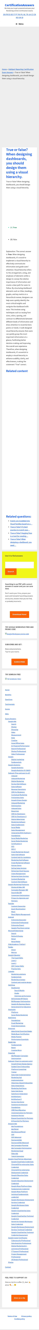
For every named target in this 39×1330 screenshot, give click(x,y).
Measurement (16, 735)
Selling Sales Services (18, 868)
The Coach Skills (17, 958)
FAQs (7, 714)
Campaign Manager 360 (19, 890)
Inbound (14, 776)
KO (17, 17)
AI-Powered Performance (20, 746)
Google (10, 757)
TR (27, 14)
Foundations (15, 1020)
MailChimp (12, 1018)
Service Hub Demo (17, 1102)
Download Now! (19, 614)
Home (4, 69)
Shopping (14, 730)
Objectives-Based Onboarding (22, 1083)
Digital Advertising (18, 819)
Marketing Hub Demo (19, 1088)
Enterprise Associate (18, 920)
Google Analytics (14, 765)
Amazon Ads (12, 1124)
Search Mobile (19, 990)
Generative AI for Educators (21, 1007)
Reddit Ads (12, 1042)
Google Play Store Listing (20, 928)
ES (9, 14)
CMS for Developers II (19, 816)
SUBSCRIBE (19, 662)
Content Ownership (18, 906)
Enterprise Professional (19, 922)
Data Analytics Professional (21, 1243)
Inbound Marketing (18, 778)
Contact (8, 1267)
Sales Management (18, 830)
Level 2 (13, 961)
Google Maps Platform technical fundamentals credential (19, 1194)
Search (13, 724)
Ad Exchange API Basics (19, 999)
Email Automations (18, 1026)
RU (19, 14)
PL (22, 14)
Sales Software (16, 787)
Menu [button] (21, 24)
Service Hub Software (18, 784)
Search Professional (18, 749)
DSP (12, 1134)
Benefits (8, 695)
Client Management (18, 874)
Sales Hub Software (18, 855)
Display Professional (18, 751)
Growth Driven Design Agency (21, 1064)
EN (4, 14)
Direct (13, 950)
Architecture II (16, 1099)
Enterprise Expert (17, 925)
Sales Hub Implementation (21, 1075)
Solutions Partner (17, 1115)
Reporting (15, 811)
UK (20, 17)
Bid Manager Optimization (20, 1001)
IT (14, 14)
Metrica (14, 952)
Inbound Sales (16, 808)
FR (7, 14)
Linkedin (11, 971)
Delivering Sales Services (20, 876)
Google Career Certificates (17, 1238)
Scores (7, 709)
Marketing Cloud (17, 1151)
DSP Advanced (16, 1137)
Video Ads (14, 1153)
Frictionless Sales (17, 797)
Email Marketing (17, 1023)
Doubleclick (15, 988)
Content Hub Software (19, 882)
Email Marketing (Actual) (20, 852)
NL (24, 14)
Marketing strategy (18, 980)
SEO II (13, 849)
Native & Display (17, 936)
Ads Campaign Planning (19, 1145)
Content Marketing (18, 879)
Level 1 (13, 963)
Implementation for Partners (21, 1113)
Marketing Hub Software (19, 860)
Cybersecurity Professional (20, 1240)
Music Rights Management (20, 914)
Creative (14, 740)
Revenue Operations (18, 789)
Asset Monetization (18, 909)
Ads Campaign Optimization (21, 1148)
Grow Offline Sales (17, 743)
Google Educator (14, 955)
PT (16, 14)
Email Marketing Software (20, 863)
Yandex (10, 947)
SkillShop (11, 985)
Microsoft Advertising (15, 931)
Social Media (15, 827)
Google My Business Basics (20, 1004)
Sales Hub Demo (17, 1091)
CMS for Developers (18, 814)
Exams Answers (10, 719)
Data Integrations (17, 1086)
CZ (32, 14)
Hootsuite (11, 1009)
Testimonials (10, 704)
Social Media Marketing (19, 838)
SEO (12, 846)
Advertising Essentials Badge (21, 1031)
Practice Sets (16, 969)
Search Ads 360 (16, 893)
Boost (13, 1048)
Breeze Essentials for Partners (22, 1118)
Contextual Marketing (19, 795)
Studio (16, 993)
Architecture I (16, 1096)
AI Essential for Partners (20, 1121)
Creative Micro (16, 1050)
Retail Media (15, 942)
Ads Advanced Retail (18, 1132)
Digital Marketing (17, 781)
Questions (8, 699)
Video (13, 732)
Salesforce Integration (19, 1094)
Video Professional (18, 754)
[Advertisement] (19, 48)
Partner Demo (16, 865)
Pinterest (11, 1028)
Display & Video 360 (18, 887)
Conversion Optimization (20, 895)
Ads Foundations (17, 1126)
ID (22, 17)
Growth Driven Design (19, 800)
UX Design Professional (19, 1259)
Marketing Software (18, 822)
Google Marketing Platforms (18, 884)
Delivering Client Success (20, 871)
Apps (13, 738)
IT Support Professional (19, 1251)
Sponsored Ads (16, 1140)
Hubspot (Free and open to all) (19, 773)
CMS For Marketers (18, 792)
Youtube (11, 903)
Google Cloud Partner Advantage (20, 1159)
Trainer (14, 1072)
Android (11, 917)
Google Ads (12, 721)
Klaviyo (10, 1262)
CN (35, 14)
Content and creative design (21, 982)
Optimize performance (22, 996)
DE (12, 14)
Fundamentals (16, 1045)
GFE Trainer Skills (17, 966)
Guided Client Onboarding (20, 1067)
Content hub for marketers (21, 857)
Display (14, 727)
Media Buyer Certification (20, 1034)
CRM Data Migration (18, 1110)
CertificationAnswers (19, 5)
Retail (13, 939)
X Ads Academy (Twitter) (16, 944)
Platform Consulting (18, 1069)
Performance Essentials (19, 1039)
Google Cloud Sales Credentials (22, 1162)
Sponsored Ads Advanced (20, 1143)
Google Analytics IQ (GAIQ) (20, 770)
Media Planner (16, 1037)
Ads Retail (15, 1129)
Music (13, 912)
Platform (14, 1012)
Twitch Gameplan (17, 1156)
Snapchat (11, 1053)
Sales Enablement (17, 825)
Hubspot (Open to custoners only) (20, 1061)
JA (30, 14)
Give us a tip (19, 1298)
